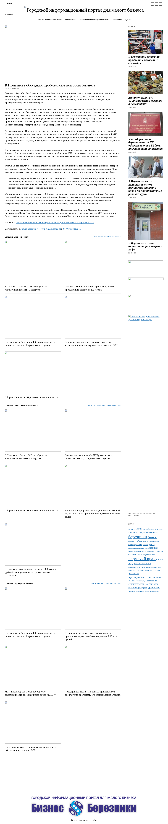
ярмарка (156, 591)
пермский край (142, 558)
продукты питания (154, 570)
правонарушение (136, 567)
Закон (145, 529)
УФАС (160, 529)
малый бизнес (141, 551)
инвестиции (144, 548)
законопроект (134, 548)
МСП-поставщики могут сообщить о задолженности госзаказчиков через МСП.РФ (30, 693)
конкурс (153, 547)
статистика (152, 580)
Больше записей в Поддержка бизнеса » (106, 583)
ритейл (159, 577)
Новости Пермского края (49, 228)
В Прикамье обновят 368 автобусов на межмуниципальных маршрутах (26, 288)
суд (146, 584)
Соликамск (152, 529)
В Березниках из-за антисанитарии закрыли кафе (145, 246)
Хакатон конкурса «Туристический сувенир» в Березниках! (145, 100)
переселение (149, 554)
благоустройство (135, 545)
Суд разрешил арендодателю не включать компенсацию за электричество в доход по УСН (91, 343)
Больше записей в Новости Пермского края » (104, 405)
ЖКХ (139, 529)
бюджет (145, 545)
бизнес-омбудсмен (153, 541)
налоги (138, 554)
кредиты (132, 551)
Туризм (128, 19)
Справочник (117, 19)
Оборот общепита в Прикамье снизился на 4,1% (31, 397)
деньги (151, 545)
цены (143, 591)
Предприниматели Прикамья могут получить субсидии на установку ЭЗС (30, 748)
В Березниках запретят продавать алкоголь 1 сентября (144, 60)
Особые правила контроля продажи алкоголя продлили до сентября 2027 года (90, 288)
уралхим (131, 591)
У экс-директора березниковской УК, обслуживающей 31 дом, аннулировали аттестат (145, 144)
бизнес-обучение (137, 541)
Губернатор (132, 529)
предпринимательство (137, 570)
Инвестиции (70, 19)
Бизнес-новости (28, 228)
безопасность (152, 532)
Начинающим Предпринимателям (94, 19)
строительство (136, 583)
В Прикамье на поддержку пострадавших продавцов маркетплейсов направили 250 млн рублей (91, 636)
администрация (136, 532)
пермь (159, 559)
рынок (131, 580)
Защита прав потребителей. (50, 19)
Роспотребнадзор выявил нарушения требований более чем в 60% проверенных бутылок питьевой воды (92, 513)
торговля (154, 583)
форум (138, 591)
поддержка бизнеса (139, 563)
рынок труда (141, 581)
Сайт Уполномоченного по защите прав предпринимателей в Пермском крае (55, 222)
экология (149, 591)
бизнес (152, 537)
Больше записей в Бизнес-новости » (107, 237)
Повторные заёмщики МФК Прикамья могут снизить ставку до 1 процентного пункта (30, 343)
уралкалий (154, 587)
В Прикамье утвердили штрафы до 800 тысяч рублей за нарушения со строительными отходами (30, 572)
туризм (144, 588)
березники (137, 536)
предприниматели (153, 567)
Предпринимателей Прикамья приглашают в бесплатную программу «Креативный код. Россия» (93, 693)
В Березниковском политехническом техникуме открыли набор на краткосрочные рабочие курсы (145, 188)
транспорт (134, 587)
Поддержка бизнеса (72, 228)
